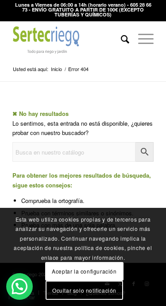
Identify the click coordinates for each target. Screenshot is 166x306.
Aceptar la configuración (84, 271)
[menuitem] (120, 38)
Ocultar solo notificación (84, 290)
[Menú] (141, 38)
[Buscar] (120, 38)
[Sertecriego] (68, 38)
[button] (19, 286)
